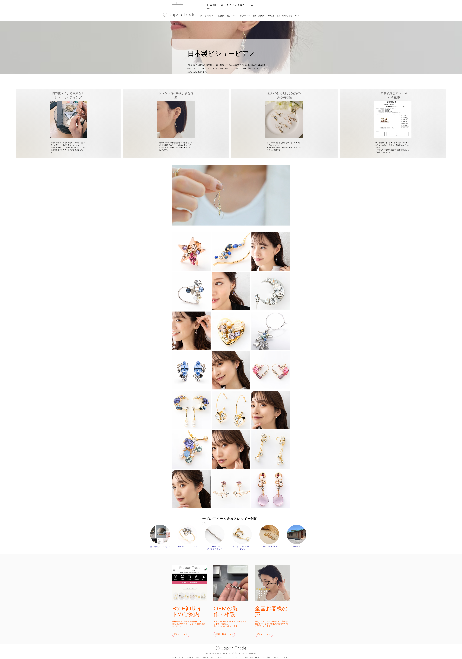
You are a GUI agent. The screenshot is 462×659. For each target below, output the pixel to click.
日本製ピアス (175, 657)
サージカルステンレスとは (229, 657)
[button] (221, 15)
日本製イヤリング (192, 657)
